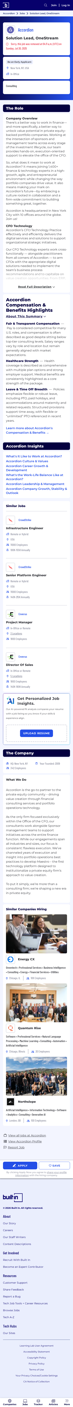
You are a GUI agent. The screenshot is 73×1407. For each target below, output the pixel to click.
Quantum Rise (29, 1028)
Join (54, 5)
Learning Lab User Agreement (37, 1345)
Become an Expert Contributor (23, 1266)
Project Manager (19, 622)
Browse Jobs (11, 1310)
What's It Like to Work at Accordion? (34, 456)
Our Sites (9, 1333)
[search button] (45, 5)
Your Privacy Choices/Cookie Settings (37, 1375)
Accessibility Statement (36, 1351)
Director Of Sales (19, 665)
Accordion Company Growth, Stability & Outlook (36, 491)
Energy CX (26, 959)
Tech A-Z (8, 1317)
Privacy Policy (37, 1363)
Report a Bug (12, 1296)
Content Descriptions (17, 1244)
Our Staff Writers (14, 1237)
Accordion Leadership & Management (35, 484)
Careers (8, 1230)
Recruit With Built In (16, 1260)
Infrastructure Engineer (24, 528)
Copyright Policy (36, 1357)
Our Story (9, 1223)
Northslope (27, 1101)
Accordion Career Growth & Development (27, 468)
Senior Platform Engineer (26, 575)
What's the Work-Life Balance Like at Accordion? (34, 477)
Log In (66, 5)
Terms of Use (36, 1369)
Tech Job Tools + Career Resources (25, 1303)
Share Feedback (13, 1289)
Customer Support (15, 1282)
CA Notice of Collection (36, 1381)
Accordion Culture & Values (27, 461)
